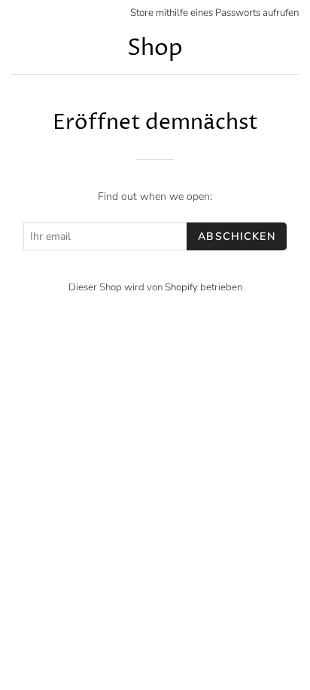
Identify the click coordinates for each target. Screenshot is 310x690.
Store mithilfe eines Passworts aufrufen (214, 13)
